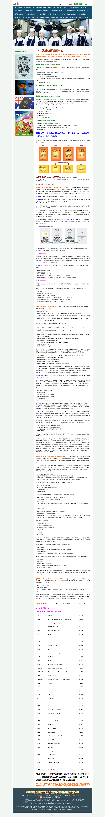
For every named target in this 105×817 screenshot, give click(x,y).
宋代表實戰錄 (73, 17)
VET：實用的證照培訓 (69, 10)
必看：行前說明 (64, 17)
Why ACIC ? (84, 7)
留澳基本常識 (27, 7)
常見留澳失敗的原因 (82, 10)
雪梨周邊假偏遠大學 (72, 14)
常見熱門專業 (26, 17)
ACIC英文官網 (18, 10)
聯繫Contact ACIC (83, 17)
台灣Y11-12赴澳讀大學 (56, 10)
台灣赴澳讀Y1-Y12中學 (43, 10)
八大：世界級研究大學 (45, 14)
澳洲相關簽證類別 (44, 17)
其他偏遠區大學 (83, 14)
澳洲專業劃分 (51, 7)
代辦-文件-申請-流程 (29, 10)
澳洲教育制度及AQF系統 (39, 7)
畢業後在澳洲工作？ (20, 14)
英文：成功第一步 (74, 7)
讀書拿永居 (35, 17)
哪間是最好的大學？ (32, 14)
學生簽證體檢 (54, 17)
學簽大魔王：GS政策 (62, 7)
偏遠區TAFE (18, 17)
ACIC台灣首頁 (18, 7)
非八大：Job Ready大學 (59, 14)
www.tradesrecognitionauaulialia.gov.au (66, 219)
